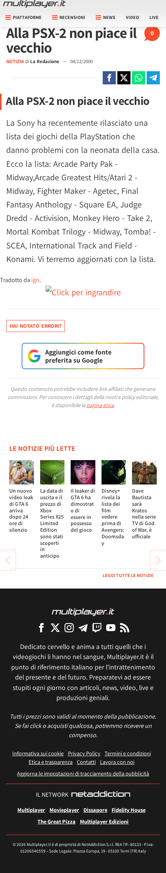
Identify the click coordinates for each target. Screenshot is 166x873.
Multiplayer (31, 809)
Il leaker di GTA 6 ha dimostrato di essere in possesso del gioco (83, 510)
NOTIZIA (15, 61)
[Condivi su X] (123, 77)
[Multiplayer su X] (55, 627)
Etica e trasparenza (51, 761)
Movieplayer (64, 809)
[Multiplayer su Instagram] (69, 627)
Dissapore (95, 809)
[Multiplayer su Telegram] (83, 627)
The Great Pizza (56, 821)
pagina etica (100, 405)
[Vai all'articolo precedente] (158, 560)
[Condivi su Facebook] (109, 77)
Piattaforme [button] (27, 17)
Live (154, 17)
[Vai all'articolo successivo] (7, 560)
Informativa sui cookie (38, 753)
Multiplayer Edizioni (104, 821)
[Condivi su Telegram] (153, 77)
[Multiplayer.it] (34, 4)
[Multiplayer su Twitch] (97, 627)
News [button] (109, 17)
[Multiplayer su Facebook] (41, 627)
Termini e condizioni (128, 753)
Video (132, 17)
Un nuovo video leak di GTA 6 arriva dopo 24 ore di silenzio (21, 510)
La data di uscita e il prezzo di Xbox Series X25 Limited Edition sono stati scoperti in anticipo (52, 523)
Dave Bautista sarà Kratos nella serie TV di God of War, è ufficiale (144, 513)
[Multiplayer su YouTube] (110, 627)
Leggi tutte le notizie (128, 575)
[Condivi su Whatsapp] (138, 77)
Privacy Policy (84, 753)
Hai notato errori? (35, 325)
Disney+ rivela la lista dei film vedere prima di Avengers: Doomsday (113, 516)
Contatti (86, 761)
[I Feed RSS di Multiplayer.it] (124, 627)
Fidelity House (129, 809)
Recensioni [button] (72, 17)
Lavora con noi (117, 761)
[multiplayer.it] (83, 612)
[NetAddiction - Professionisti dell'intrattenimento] (100, 794)
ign (35, 280)
